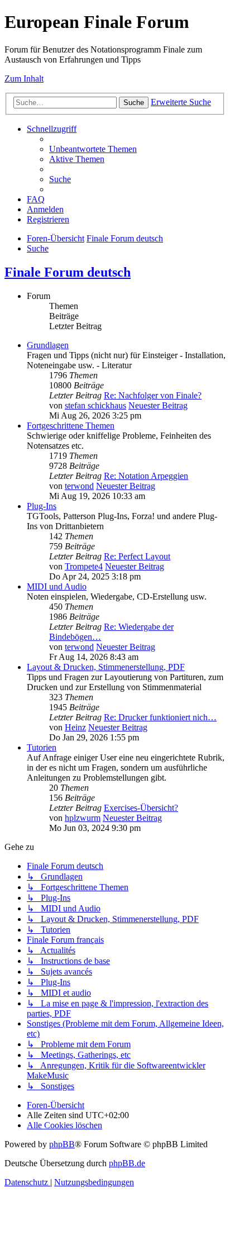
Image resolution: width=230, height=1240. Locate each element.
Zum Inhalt (24, 78)
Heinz (75, 727)
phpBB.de (127, 1163)
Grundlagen (48, 345)
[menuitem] (93, 149)
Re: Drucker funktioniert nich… (160, 717)
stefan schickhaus (95, 405)
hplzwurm (82, 818)
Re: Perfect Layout (137, 556)
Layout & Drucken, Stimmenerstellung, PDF (106, 667)
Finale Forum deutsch (67, 272)
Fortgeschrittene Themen (70, 425)
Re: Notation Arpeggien (146, 476)
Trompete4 (84, 566)
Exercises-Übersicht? (141, 808)
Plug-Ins (41, 506)
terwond (79, 486)
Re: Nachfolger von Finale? (153, 395)
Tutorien (41, 747)
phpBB (62, 1144)
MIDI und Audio (57, 586)
